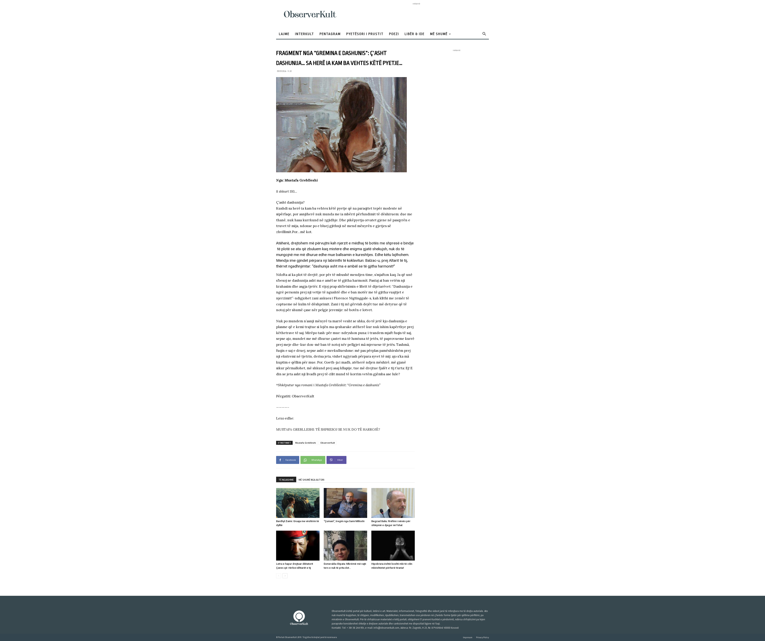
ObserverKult (327, 442)
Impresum (467, 637)
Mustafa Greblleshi (305, 442)
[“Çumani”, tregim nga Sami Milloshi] (345, 503)
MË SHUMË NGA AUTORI (311, 479)
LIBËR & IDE (415, 34)
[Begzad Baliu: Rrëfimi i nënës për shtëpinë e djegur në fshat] (393, 503)
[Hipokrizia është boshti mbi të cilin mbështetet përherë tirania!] (393, 546)
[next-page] (284, 575)
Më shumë (439, 34)
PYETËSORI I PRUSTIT (364, 34)
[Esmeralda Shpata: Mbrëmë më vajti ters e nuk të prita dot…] (345, 546)
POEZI (394, 34)
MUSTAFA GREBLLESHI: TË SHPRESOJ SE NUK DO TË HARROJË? (328, 429)
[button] (484, 34)
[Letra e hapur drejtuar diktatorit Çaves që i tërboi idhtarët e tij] (298, 546)
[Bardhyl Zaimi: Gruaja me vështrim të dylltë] (298, 503)
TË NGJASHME (286, 479)
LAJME (284, 34)
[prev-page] (278, 575)
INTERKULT (304, 34)
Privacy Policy (482, 637)
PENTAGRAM (330, 34)
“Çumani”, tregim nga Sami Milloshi (344, 521)
